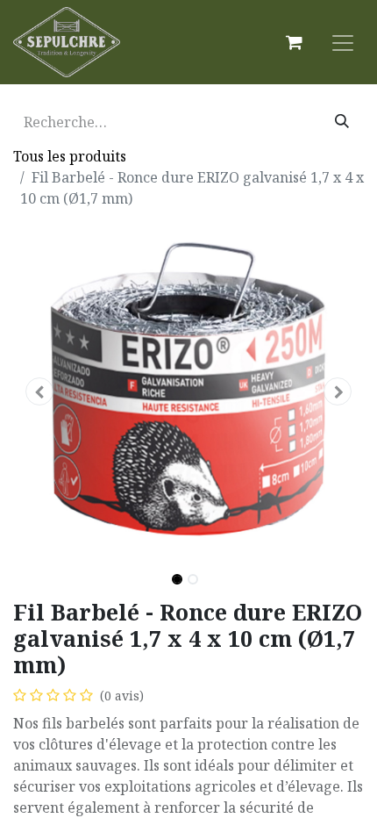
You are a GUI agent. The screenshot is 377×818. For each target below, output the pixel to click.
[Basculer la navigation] (343, 42)
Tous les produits (69, 156)
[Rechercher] (342, 122)
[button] (39, 391)
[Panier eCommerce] (294, 42)
